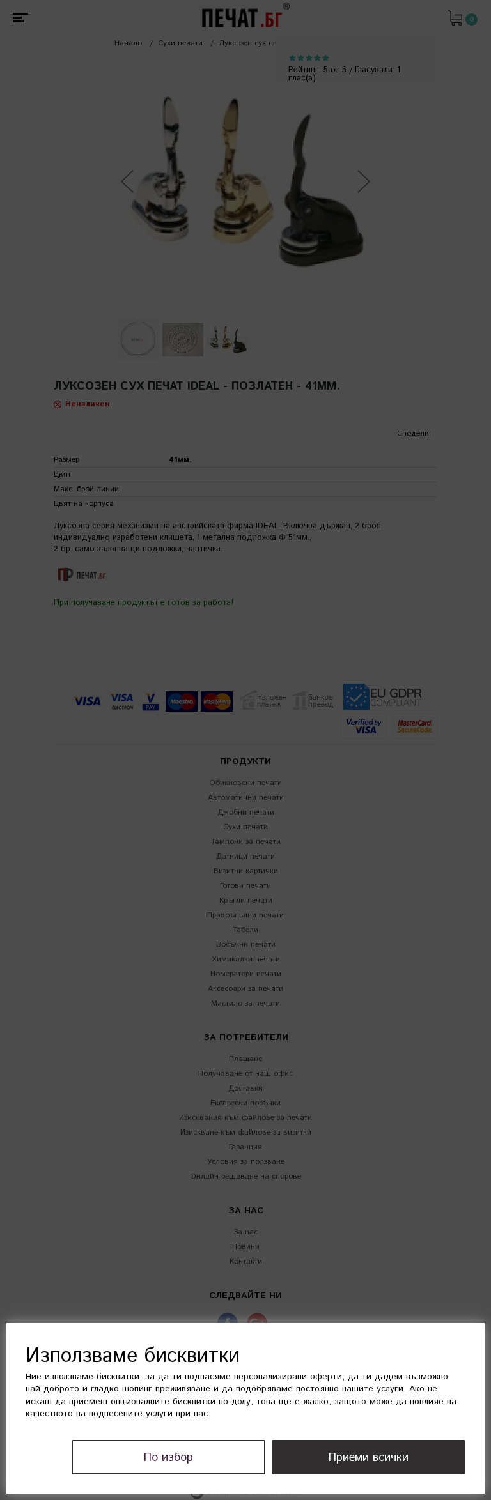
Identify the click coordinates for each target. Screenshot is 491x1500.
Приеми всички (369, 1458)
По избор (168, 1458)
